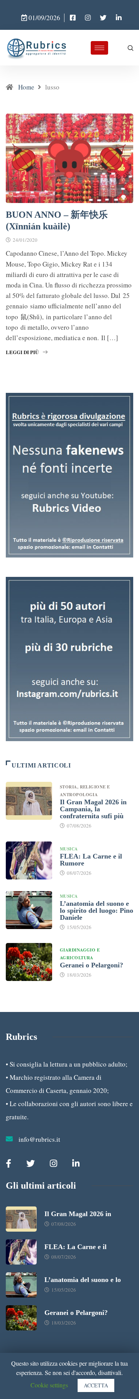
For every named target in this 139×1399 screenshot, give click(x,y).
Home (26, 87)
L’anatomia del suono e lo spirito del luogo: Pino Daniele (96, 910)
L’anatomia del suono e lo (82, 1280)
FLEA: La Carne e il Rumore (91, 859)
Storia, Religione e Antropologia (85, 791)
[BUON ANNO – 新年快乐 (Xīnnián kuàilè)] (73, 18)
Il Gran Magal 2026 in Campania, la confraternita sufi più (93, 809)
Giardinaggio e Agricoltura (80, 954)
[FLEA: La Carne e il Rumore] (29, 860)
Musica (69, 849)
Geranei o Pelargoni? (91, 965)
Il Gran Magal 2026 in (77, 1214)
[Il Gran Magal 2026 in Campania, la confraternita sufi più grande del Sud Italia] (29, 801)
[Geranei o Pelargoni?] (29, 962)
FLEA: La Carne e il (75, 1247)
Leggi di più (22, 352)
